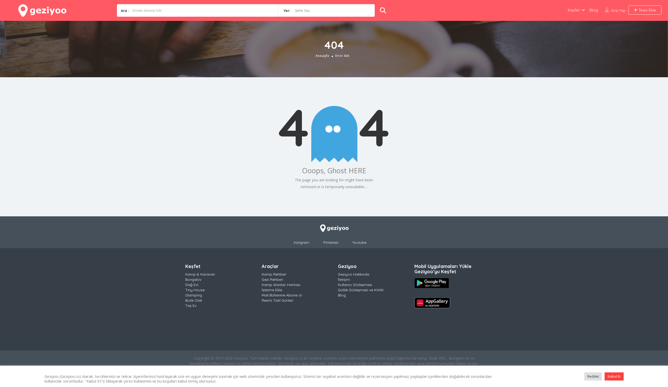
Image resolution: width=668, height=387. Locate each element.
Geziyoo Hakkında (353, 274)
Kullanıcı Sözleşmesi (355, 284)
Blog (593, 10)
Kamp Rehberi (274, 274)
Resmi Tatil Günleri (277, 300)
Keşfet (574, 10)
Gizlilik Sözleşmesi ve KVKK (361, 290)
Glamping (193, 295)
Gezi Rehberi (272, 279)
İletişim (344, 279)
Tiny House (195, 290)
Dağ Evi (191, 284)
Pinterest (330, 242)
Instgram (301, 242)
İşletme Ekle (272, 290)
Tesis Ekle (646, 10)
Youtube (359, 242)
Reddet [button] (593, 376)
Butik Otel (193, 300)
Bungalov (193, 279)
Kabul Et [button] (614, 376)
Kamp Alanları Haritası (281, 284)
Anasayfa (322, 55)
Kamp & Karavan (200, 274)
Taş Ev (190, 305)
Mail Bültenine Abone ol (282, 295)
